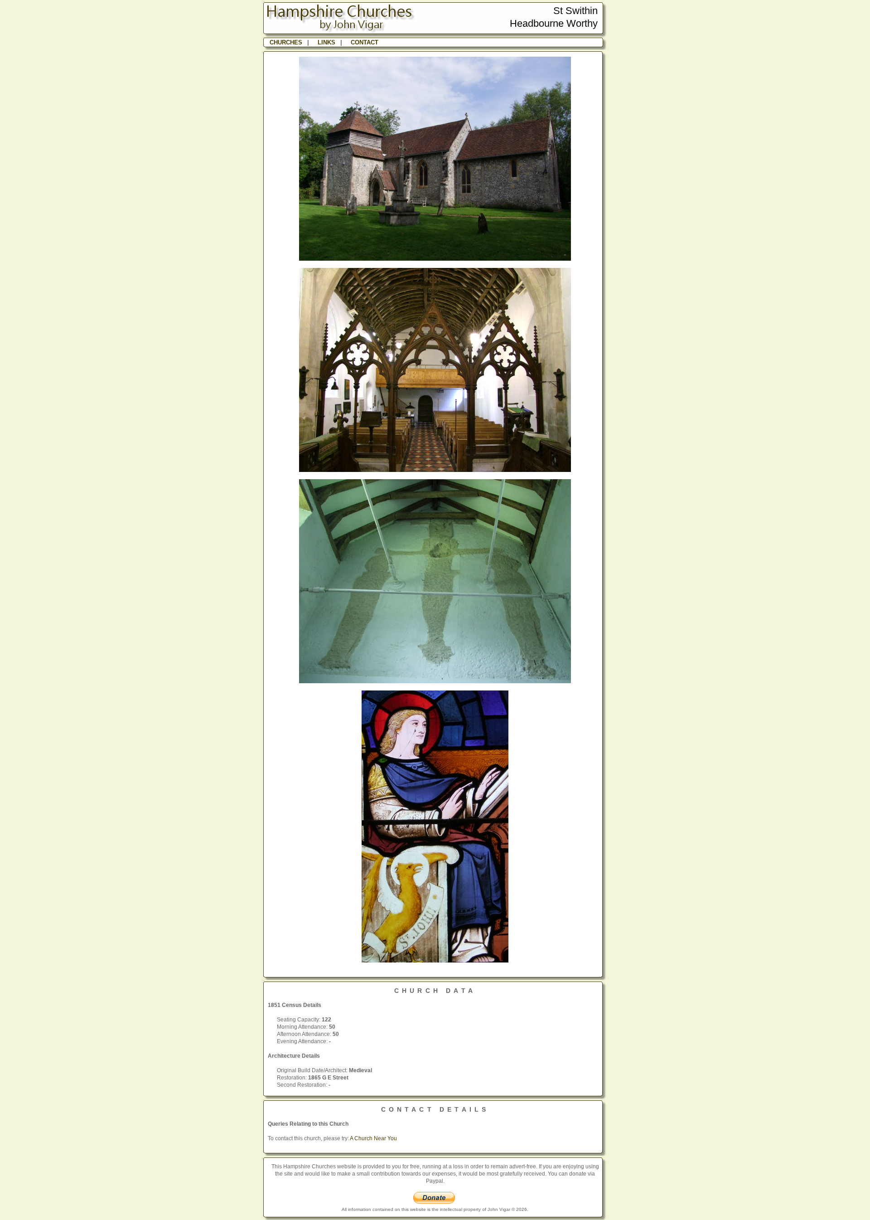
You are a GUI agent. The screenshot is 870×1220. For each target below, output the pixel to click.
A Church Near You (373, 1138)
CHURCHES (286, 42)
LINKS (326, 42)
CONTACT (364, 42)
